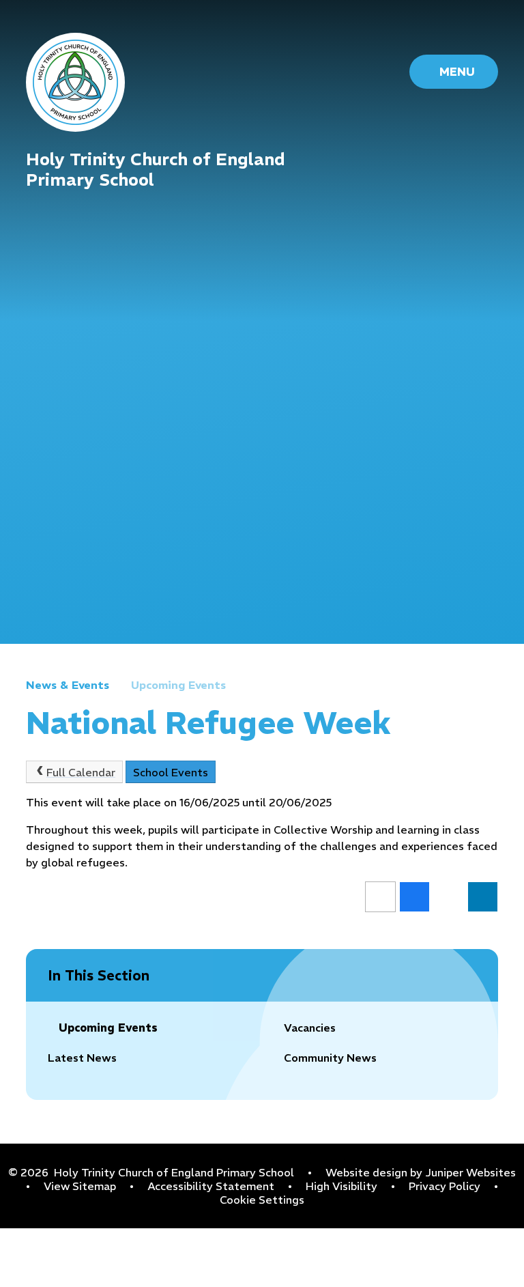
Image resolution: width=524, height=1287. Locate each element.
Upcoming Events (178, 685)
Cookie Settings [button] (262, 1199)
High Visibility (341, 1186)
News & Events (67, 685)
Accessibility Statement (210, 1186)
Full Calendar (80, 772)
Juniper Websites (470, 1172)
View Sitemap (80, 1186)
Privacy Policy (444, 1186)
